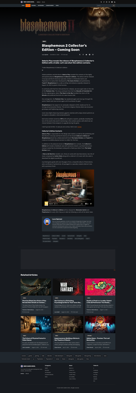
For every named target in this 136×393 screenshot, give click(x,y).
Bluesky (95, 376)
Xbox (87, 359)
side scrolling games (79, 238)
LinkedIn (95, 379)
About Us (71, 368)
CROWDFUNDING (50, 5)
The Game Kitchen (47, 241)
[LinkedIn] (114, 2)
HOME (23, 5)
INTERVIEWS (41, 5)
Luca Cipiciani (45, 54)
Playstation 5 (62, 238)
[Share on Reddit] (86, 54)
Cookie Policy (72, 374)
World (38, 2)
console (63, 235)
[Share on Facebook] (83, 54)
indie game (79, 235)
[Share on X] (80, 54)
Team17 (87, 238)
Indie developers (59, 356)
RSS (94, 381)
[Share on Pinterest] (89, 54)
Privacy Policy (72, 372)
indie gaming (87, 356)
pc (33, 359)
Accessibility (72, 376)
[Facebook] (104, 2)
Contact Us (71, 370)
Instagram (95, 372)
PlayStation (54, 238)
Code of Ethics (72, 379)
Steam (63, 359)
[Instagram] (106, 2)
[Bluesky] (112, 2)
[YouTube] (109, 2)
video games (80, 359)
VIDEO (57, 5)
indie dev (49, 356)
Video (46, 376)
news (85, 235)
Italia (43, 2)
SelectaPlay (69, 238)
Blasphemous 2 (46, 235)
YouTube (95, 374)
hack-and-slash (71, 235)
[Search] (113, 5)
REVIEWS (34, 5)
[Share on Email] (93, 54)
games (30, 356)
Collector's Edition (56, 235)
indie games (78, 356)
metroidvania (97, 356)
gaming (37, 356)
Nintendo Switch (46, 238)
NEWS (28, 5)
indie (43, 356)
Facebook (95, 370)
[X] (101, 2)
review (79, 127)
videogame (55, 241)
